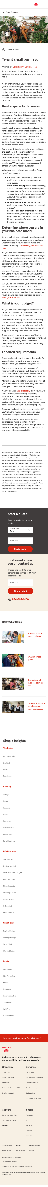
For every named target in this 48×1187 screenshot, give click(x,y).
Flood (5, 983)
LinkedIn (29, 1130)
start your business (10, 298)
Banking (6, 763)
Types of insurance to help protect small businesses (36, 706)
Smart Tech (7, 944)
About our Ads (7, 1145)
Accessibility (20, 1150)
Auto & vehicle (9, 756)
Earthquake (7, 969)
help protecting (23, 391)
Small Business (9, 841)
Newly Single (8, 899)
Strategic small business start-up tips (36, 683)
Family (5, 770)
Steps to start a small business (35, 634)
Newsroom (5, 1083)
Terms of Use (6, 1150)
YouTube (29, 1136)
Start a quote (20, 549)
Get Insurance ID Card (33, 1098)
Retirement (7, 834)
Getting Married (9, 866)
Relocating (7, 906)
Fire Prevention (9, 976)
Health (6, 815)
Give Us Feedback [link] (8, 1093)
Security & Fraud (34, 1145)
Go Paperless (30, 1093)
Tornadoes (7, 1003)
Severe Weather (9, 996)
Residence (7, 776)
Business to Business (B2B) (11, 1088)
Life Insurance (8, 828)
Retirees (5, 1125)
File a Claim (30, 1072)
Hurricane (7, 989)
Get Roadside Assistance (34, 1077)
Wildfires (6, 1009)
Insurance (7, 821)
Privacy (18, 1145)
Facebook (29, 1115)
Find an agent (20, 591)
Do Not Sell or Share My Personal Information (17, 1166)
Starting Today (9, 951)
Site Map (32, 1150)
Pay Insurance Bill (32, 1083)
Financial (6, 808)
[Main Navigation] (5, 4)
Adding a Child (9, 879)
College (6, 795)
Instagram (29, 1125)
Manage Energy (9, 938)
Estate (5, 801)
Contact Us (6, 1072)
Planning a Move (9, 893)
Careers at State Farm (9, 1115)
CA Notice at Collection (9, 1161)
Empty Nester (8, 913)
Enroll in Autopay (31, 1088)
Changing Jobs (9, 886)
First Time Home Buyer (12, 873)
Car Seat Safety (9, 931)
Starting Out (8, 859)
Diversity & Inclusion (9, 1120)
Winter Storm (8, 1016)
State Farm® (25, 67)
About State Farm (8, 1077)
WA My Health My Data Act (11, 1157)
